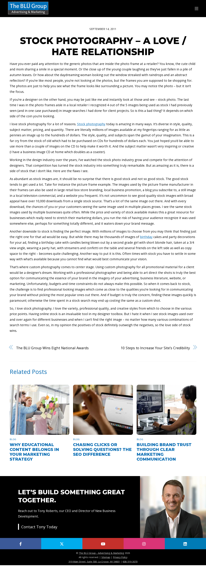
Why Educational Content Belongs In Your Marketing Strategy (34, 452)
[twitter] (61, 543)
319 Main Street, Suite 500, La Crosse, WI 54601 (94, 561)
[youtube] (103, 543)
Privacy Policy (120, 557)
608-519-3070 (130, 561)
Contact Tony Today (39, 526)
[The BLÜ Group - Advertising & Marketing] (28, 14)
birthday (146, 237)
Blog (13, 439)
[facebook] (20, 543)
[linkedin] (185, 543)
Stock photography (91, 124)
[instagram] (144, 543)
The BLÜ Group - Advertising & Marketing (101, 553)
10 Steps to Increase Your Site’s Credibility (155, 347)
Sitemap (105, 557)
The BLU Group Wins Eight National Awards (52, 347)
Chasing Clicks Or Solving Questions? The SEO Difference (102, 449)
